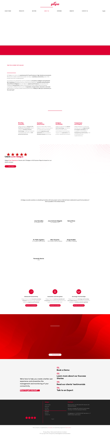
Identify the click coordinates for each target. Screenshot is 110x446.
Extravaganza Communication (62, 433)
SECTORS (34, 11)
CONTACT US (85, 11)
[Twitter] (29, 418)
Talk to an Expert (65, 390)
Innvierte (50, 427)
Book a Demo (63, 370)
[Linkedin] (32, 418)
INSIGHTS (72, 11)
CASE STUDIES (8, 11)
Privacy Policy (46, 432)
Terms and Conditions (56, 432)
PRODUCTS (21, 11)
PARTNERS (59, 11)
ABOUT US (46, 11)
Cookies (64, 432)
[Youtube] (35, 418)
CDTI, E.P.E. (68, 427)
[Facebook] (27, 418)
